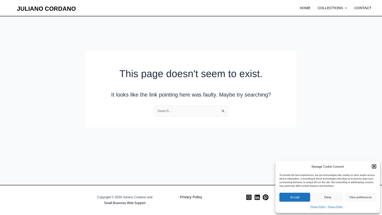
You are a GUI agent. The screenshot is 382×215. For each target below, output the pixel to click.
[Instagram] (249, 197)
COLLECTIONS (330, 8)
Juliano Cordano (46, 8)
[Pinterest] (266, 197)
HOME (305, 8)
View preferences (360, 197)
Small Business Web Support (124, 203)
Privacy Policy (318, 206)
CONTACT (362, 8)
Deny (327, 197)
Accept (294, 197)
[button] (374, 166)
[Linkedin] (257, 197)
